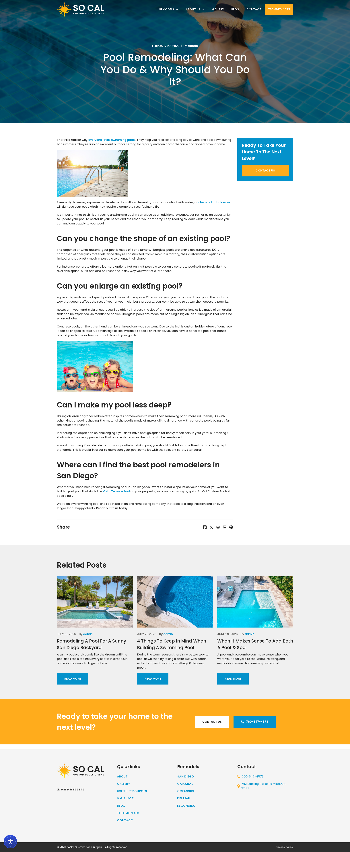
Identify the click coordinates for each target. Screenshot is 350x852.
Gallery (218, 9)
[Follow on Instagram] (218, 527)
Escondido (186, 806)
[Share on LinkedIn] (224, 527)
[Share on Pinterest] (231, 527)
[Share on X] (211, 527)
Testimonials (128, 813)
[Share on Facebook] (205, 527)
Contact (253, 9)
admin (88, 634)
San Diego (185, 776)
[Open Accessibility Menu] (10, 841)
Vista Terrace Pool (116, 491)
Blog (235, 9)
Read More (72, 678)
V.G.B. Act (125, 798)
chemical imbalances (214, 202)
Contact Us (265, 170)
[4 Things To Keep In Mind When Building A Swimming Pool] (175, 602)
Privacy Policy (284, 847)
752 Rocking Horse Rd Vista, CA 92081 (263, 786)
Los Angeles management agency (325, 746)
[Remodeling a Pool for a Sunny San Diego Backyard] (95, 602)
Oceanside (186, 791)
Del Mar (183, 798)
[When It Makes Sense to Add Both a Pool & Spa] (255, 602)
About (122, 776)
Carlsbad (185, 784)
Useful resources (132, 791)
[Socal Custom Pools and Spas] (80, 9)
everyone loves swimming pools (111, 140)
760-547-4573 (279, 9)
